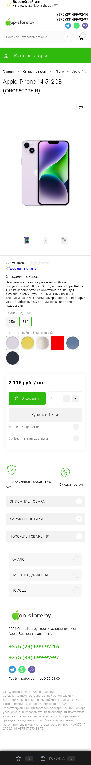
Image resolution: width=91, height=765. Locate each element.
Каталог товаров (31, 55)
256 (12, 322)
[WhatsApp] (77, 26)
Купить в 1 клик (45, 415)
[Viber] (85, 26)
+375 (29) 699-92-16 (72, 14)
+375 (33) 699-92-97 (72, 19)
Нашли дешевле (27, 427)
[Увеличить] (45, 173)
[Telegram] (68, 26)
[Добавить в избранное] (80, 108)
